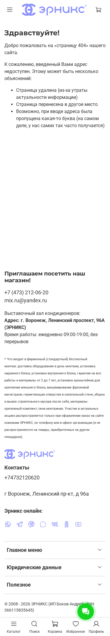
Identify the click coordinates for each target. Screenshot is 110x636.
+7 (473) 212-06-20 (26, 292)
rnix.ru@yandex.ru (25, 300)
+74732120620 (22, 478)
